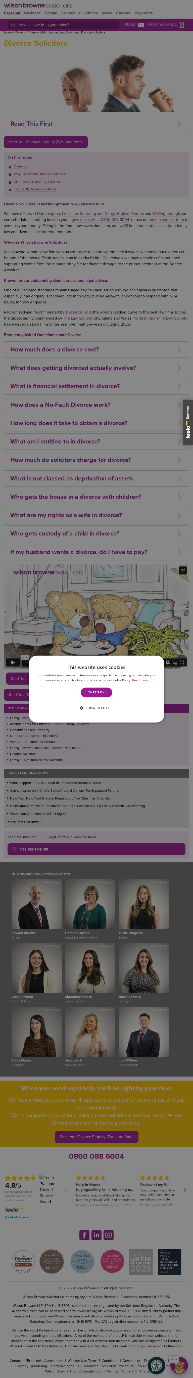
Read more (140, 680)
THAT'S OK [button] (96, 692)
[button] (96, 707)
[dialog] (96, 688)
